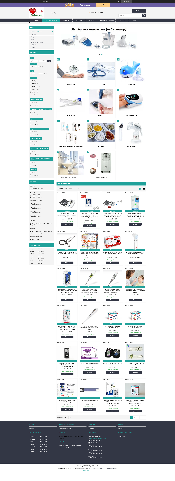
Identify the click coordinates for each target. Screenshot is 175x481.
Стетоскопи (101, 84)
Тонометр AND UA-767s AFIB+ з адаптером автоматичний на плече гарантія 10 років (112, 215)
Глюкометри (101, 115)
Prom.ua (96, 465)
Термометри (71, 115)
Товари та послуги (50, 20)
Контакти (79, 20)
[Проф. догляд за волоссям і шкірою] (71, 132)
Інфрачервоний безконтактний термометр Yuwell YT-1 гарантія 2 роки (135, 290)
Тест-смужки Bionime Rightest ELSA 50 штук (135, 364)
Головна (35, 20)
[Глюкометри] (101, 101)
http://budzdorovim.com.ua (39, 193)
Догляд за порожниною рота (71, 177)
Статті (135, 20)
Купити (68, 224)
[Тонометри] (71, 71)
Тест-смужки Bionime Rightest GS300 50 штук (67, 401)
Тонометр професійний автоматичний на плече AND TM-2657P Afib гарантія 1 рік (135, 215)
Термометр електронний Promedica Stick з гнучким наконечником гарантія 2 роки (112, 290)
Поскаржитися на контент (95, 468)
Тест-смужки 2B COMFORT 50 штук (90, 364)
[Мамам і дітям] (131, 132)
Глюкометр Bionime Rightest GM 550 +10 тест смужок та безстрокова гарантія (112, 402)
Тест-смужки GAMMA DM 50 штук (89, 401)
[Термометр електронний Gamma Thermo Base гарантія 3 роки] (90, 316)
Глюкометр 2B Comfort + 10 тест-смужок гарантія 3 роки (112, 364)
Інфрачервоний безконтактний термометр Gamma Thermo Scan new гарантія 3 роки (67, 327)
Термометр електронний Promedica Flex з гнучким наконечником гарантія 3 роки (90, 290)
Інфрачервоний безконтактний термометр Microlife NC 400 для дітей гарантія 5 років (67, 290)
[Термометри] (71, 101)
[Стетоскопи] (101, 71)
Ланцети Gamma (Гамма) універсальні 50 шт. (112, 326)
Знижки (91, 20)
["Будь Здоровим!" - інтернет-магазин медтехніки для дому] (36, 17)
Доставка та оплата (107, 20)
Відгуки (33, 37)
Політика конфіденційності (110, 468)
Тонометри (71, 84)
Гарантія (122, 20)
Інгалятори (131, 84)
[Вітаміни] (101, 132)
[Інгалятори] (131, 71)
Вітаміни (101, 146)
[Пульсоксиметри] (131, 101)
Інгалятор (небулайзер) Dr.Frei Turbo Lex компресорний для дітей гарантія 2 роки (112, 253)
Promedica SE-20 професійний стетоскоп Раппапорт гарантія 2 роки (67, 253)
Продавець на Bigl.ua (87, 467)
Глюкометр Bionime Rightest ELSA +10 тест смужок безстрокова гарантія (67, 365)
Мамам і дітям (131, 146)
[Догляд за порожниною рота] (71, 163)
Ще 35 (33, 94)
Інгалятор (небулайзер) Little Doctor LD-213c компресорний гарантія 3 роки (90, 253)
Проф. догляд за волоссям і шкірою (71, 146)
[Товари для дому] (101, 163)
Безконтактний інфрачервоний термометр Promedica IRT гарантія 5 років (135, 253)
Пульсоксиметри (131, 115)
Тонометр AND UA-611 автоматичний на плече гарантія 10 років (67, 215)
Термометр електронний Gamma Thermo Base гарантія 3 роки (89, 327)
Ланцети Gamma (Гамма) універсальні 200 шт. (135, 326)
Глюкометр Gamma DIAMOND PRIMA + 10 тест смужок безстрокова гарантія (135, 402)
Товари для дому (101, 177)
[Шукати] (144, 15)
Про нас (66, 20)
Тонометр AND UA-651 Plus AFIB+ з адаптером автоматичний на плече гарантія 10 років (90, 216)
